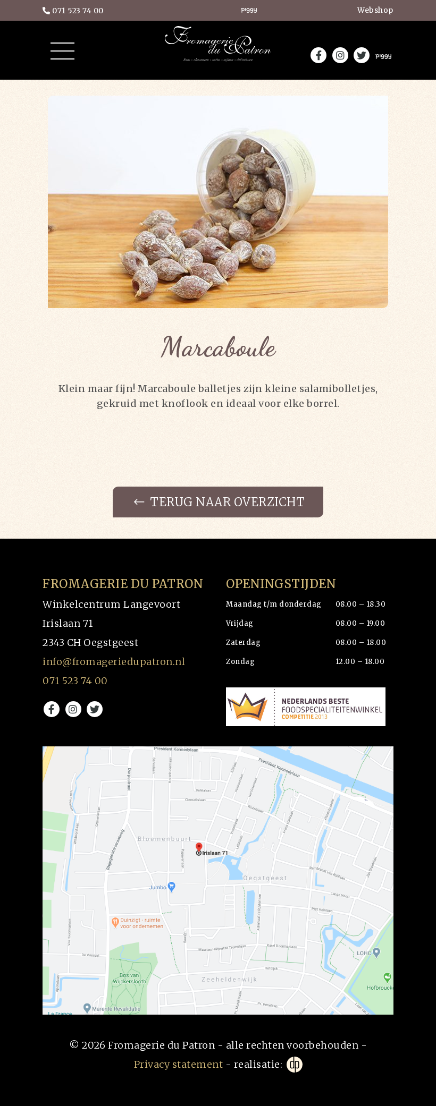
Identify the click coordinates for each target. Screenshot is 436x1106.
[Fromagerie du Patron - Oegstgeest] (218, 53)
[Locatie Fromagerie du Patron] (218, 880)
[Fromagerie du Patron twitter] (95, 709)
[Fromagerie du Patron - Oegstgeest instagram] (340, 55)
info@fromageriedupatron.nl (114, 662)
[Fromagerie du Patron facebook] (52, 709)
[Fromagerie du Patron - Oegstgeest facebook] (318, 55)
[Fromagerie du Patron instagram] (73, 709)
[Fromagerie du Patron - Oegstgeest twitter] (362, 55)
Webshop (375, 10)
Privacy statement (178, 1064)
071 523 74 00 (77, 10)
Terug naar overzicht (226, 502)
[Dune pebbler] (294, 1064)
